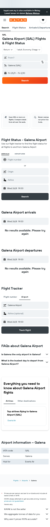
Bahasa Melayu (33, 13)
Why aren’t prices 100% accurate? (20, 519)
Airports (25, 480)
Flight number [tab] (10, 297)
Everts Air (12, 420)
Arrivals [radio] (5, 154)
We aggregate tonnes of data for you (22, 514)
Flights (15, 480)
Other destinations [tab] (27, 401)
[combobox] (27, 172)
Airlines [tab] (9, 401)
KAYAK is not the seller (15, 509)
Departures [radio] (20, 154)
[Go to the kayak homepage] (18, 20)
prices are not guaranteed (13, 501)
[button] (47, 12)
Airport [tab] (24, 297)
